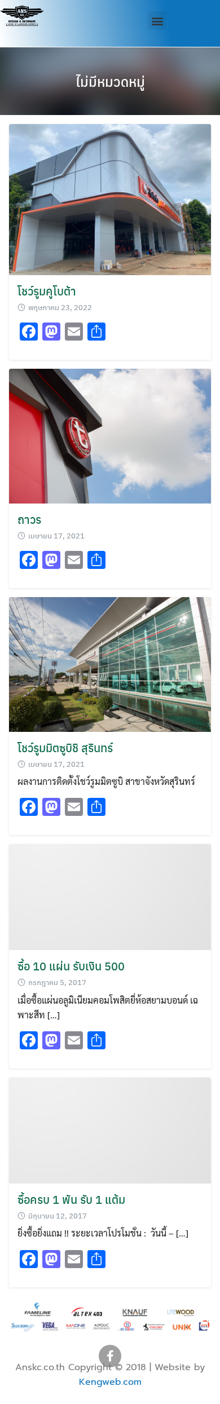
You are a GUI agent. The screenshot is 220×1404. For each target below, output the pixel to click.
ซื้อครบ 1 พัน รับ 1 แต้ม (71, 1199)
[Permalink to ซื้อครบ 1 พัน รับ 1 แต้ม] (110, 1129)
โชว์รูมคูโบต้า (46, 290)
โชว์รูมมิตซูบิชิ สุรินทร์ (65, 747)
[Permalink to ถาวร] (110, 435)
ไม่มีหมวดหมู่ (110, 81)
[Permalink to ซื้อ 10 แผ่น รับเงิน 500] (110, 896)
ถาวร (29, 519)
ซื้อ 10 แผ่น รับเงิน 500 (71, 965)
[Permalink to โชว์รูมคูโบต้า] (110, 198)
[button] (157, 20)
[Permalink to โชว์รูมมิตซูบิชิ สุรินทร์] (110, 663)
